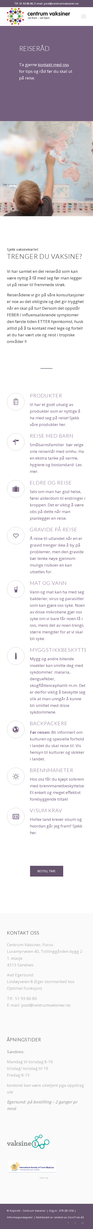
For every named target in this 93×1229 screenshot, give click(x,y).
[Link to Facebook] (68, 1223)
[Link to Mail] (82, 1223)
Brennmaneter (51, 770)
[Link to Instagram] (75, 1223)
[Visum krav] (16, 816)
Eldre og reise (51, 483)
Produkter (46, 395)
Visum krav (46, 810)
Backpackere (48, 723)
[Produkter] (16, 402)
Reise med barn (51, 436)
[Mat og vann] (16, 589)
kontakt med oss (53, 64)
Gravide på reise (53, 529)
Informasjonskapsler (20, 1217)
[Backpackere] (16, 729)
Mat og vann (48, 583)
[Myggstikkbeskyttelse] (16, 656)
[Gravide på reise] (16, 535)
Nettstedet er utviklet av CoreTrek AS (60, 1217)
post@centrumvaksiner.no (46, 1005)
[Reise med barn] (16, 442)
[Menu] (83, 16)
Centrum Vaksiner (34, 1210)
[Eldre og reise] (16, 489)
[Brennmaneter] (16, 776)
